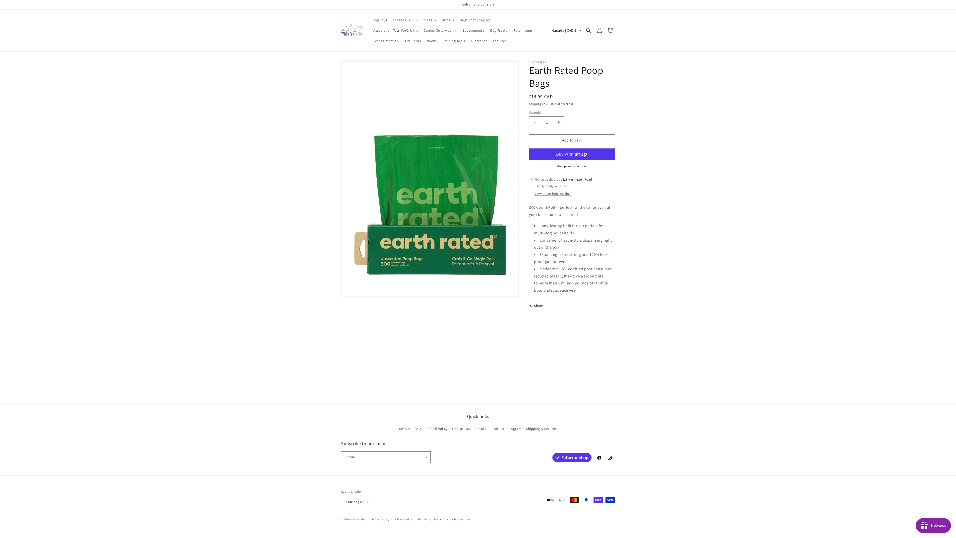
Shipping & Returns (541, 428)
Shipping (535, 104)
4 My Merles (358, 519)
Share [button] (538, 305)
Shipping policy (428, 519)
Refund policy (380, 519)
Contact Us (461, 428)
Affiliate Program (507, 428)
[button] (401, 20)
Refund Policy (436, 428)
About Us (482, 428)
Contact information (456, 519)
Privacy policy (403, 519)
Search (404, 428)
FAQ (418, 428)
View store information (553, 193)
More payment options (572, 166)
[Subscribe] (424, 457)
